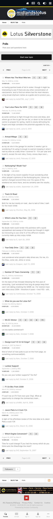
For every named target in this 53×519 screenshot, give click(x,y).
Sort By (46, 65)
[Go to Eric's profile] (3, 426)
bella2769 (20, 99)
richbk (16, 81)
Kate (18, 312)
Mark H (19, 304)
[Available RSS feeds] (49, 480)
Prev (8, 70)
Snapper (19, 264)
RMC (19, 369)
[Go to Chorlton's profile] (3, 210)
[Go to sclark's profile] (3, 187)
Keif (17, 379)
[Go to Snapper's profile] (3, 264)
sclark (18, 187)
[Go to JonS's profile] (3, 129)
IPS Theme (7, 503)
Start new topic (26, 57)
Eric (17, 426)
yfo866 (19, 403)
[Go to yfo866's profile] (3, 403)
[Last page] (49, 70)
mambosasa (18, 275)
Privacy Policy (27, 503)
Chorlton (19, 210)
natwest (18, 389)
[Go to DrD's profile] (3, 450)
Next (44, 70)
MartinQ (19, 251)
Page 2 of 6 (26, 70)
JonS (18, 129)
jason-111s (19, 413)
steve (16, 323)
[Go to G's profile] (3, 239)
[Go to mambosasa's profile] (3, 294)
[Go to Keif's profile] (3, 379)
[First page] (3, 70)
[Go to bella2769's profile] (3, 99)
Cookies (47, 503)
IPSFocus (16, 503)
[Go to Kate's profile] (3, 312)
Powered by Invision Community (26, 507)
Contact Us (38, 503)
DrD (17, 450)
